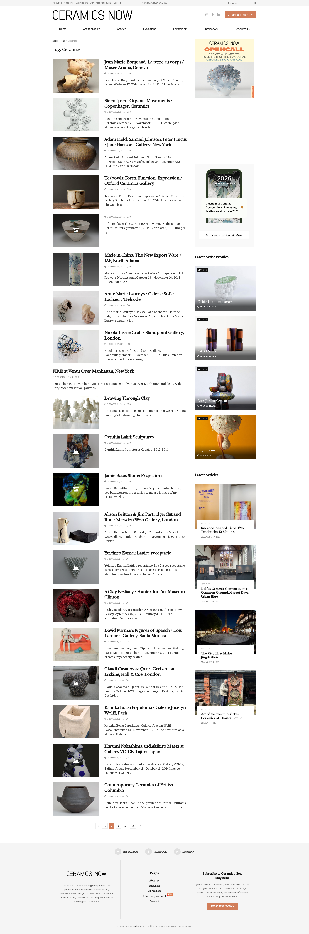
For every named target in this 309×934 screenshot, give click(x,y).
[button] (132, 442)
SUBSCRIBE (131, 495)
